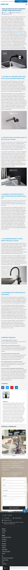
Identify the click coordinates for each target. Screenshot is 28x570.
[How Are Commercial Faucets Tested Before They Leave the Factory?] (14, 442)
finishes (24, 298)
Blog (5, 1)
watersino (3, 347)
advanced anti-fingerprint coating (8, 29)
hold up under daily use (18, 202)
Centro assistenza (10, 1)
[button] (26, 4)
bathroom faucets (19, 32)
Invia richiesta (14, 508)
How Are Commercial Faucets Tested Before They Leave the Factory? (14, 455)
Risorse (2, 1)
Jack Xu (5, 401)
